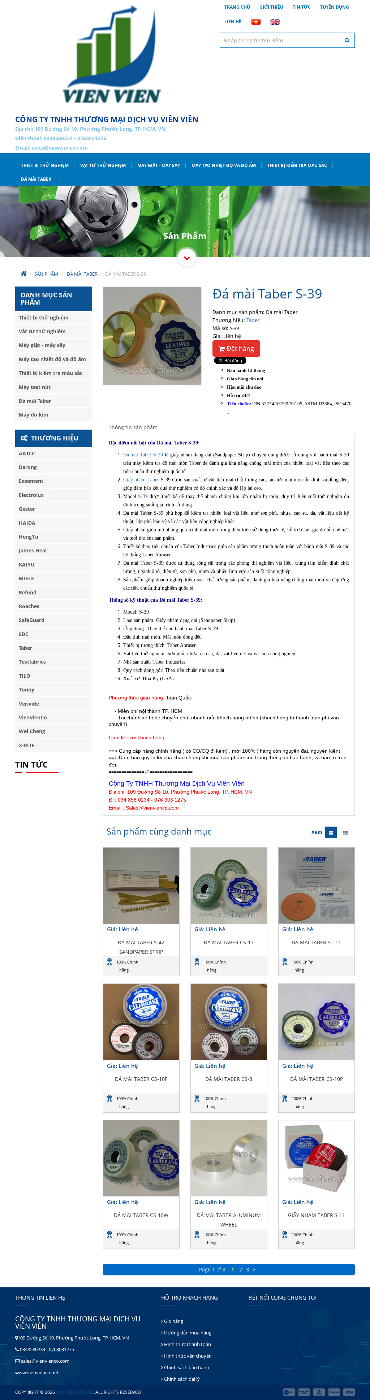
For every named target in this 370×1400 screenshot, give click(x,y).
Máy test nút (35, 387)
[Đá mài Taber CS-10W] (141, 1158)
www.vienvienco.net (37, 1372)
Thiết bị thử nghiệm (45, 165)
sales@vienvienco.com (60, 147)
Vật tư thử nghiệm (103, 165)
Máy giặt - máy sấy (158, 165)
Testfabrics (32, 661)
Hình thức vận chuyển (187, 1356)
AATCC (27, 453)
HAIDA (27, 522)
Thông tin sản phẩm (133, 427)
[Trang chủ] (112, 54)
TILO (24, 675)
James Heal (33, 550)
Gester (27, 508)
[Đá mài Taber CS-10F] (141, 1022)
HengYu (28, 536)
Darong (28, 467)
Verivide (29, 703)
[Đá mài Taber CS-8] (229, 1022)
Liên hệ (232, 21)
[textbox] (287, 40)
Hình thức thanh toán (187, 1344)
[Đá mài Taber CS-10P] (317, 1022)
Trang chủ (237, 7)
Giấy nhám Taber (141, 479)
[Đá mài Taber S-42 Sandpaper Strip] (141, 886)
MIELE (26, 578)
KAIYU (27, 564)
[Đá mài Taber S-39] (152, 336)
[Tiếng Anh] (275, 21)
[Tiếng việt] (256, 21)
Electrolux (31, 495)
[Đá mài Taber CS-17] (229, 886)
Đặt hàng (239, 348)
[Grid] (331, 832)
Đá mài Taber (36, 179)
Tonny (26, 689)
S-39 (143, 496)
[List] (345, 832)
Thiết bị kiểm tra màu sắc (297, 165)
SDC (24, 634)
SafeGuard (31, 620)
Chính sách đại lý (181, 1379)
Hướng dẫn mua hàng (187, 1332)
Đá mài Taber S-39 (143, 454)
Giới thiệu (271, 7)
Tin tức (302, 7)
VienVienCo (33, 717)
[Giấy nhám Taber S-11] (317, 1158)
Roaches (29, 606)
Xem (316, 832)
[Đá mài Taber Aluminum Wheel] (229, 1158)
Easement (31, 480)
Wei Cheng (32, 731)
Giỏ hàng (173, 1321)
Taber (253, 320)
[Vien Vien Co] (187, 257)
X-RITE (27, 745)
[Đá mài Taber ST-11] (317, 886)
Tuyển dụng (334, 7)
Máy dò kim (33, 414)
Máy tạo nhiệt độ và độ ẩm (224, 165)
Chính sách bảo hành (186, 1367)
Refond (27, 592)
